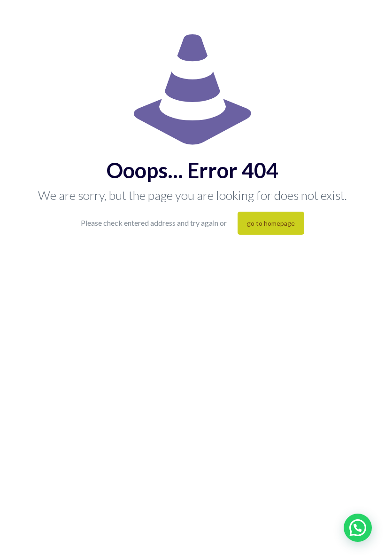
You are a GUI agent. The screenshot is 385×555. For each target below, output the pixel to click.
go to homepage (271, 223)
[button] (358, 528)
